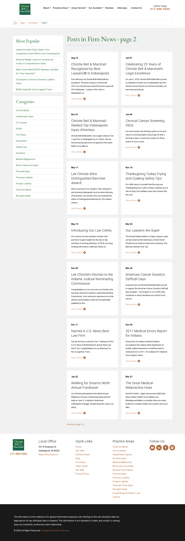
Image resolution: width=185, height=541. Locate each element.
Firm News (33, 23)
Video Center (82, 466)
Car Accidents (22, 110)
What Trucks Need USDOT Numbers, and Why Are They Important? (37, 71)
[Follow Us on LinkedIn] (159, 447)
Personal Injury (23, 171)
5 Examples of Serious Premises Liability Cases (35, 81)
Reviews (109, 8)
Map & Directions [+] (48, 454)
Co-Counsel (21, 122)
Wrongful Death (23, 195)
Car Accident (95, 8)
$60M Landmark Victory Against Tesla (34, 89)
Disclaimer (46, 530)
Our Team (80, 450)
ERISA (19, 128)
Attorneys (122, 8)
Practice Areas (60, 8)
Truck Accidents (23, 189)
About (46, 8)
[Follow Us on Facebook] (165, 447)
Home (78, 447)
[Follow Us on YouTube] (152, 447)
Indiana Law (21, 147)
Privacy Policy (82, 473)
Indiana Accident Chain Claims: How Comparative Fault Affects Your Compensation (38, 51)
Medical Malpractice (25, 159)
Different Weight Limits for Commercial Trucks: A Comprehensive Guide (34, 61)
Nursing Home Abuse (123, 470)
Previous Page (74, 424)
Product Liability (23, 183)
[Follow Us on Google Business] (172, 447)
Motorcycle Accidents (123, 466)
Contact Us (136, 8)
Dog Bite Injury (119, 458)
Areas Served (78, 8)
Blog (23, 23)
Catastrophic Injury (24, 116)
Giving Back (21, 141)
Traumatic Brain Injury (123, 485)
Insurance (20, 153)
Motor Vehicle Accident (27, 165)
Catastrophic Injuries (122, 454)
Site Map (80, 470)
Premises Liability (24, 177)
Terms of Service (61, 530)
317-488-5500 (160, 9)
